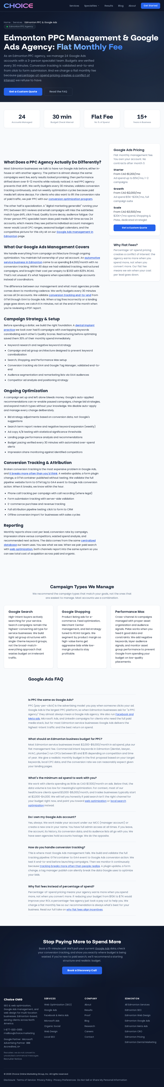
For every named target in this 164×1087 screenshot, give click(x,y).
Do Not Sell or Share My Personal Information (102, 1080)
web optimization (21, 549)
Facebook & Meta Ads (56, 1015)
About (132, 5)
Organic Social (52, 1026)
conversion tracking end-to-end (70, 295)
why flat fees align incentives (84, 909)
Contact (89, 1036)
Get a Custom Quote (23, 91)
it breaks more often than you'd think (33, 473)
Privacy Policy (44, 1080)
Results (109, 5)
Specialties (90, 5)
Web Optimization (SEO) (58, 1004)
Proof (87, 1015)
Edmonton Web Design (138, 1015)
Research (90, 1026)
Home (7, 22)
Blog (120, 5)
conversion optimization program (70, 199)
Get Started (150, 5)
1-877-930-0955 (13, 1029)
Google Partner (12, 1039)
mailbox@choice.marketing (19, 1033)
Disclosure (9, 1080)
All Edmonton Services (137, 1004)
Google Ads (102, 948)
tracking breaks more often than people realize (70, 866)
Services (74, 5)
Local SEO (49, 1036)
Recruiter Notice (13, 1058)
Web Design (50, 1031)
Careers (89, 1031)
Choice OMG (13, 999)
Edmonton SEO (133, 1010)
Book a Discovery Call (82, 970)
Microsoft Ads (51, 1020)
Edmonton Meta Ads (136, 1026)
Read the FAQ (58, 91)
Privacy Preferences (65, 1080)
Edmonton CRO (133, 1031)
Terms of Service (26, 1080)
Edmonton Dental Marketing (140, 1042)
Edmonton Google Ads (137, 1020)
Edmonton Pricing (135, 1036)
